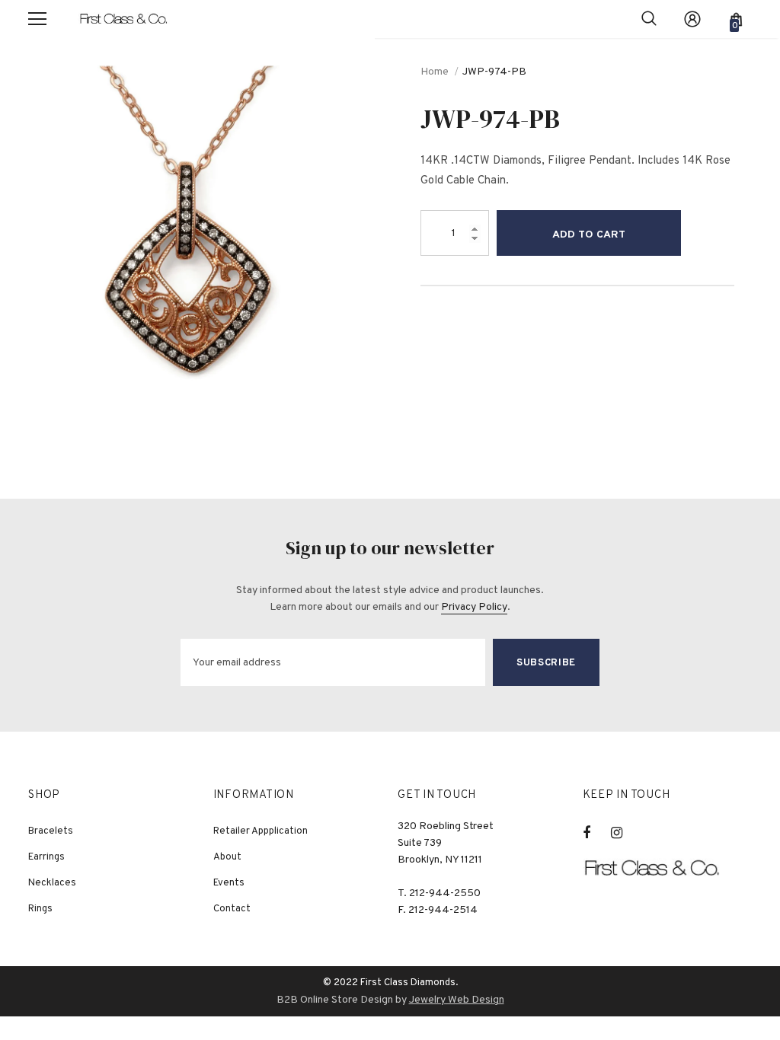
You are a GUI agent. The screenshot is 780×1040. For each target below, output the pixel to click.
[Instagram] (624, 833)
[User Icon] (692, 19)
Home (434, 71)
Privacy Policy (474, 607)
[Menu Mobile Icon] (37, 19)
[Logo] (131, 19)
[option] (187, 225)
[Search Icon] (649, 19)
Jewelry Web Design (456, 1000)
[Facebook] (596, 833)
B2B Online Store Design (335, 1000)
